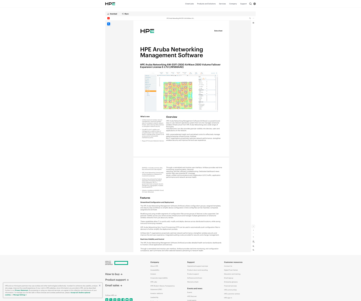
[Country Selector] (254, 3)
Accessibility (154, 270)
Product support (115, 279)
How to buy (112, 274)
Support (243, 4)
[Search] (250, 3)
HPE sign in (228, 298)
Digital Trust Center (231, 270)
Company (233, 4)
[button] (99, 286)
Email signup (228, 278)
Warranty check (192, 282)
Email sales (112, 285)
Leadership (154, 297)
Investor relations (156, 293)
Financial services (230, 286)
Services (222, 4)
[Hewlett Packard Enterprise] (110, 3)
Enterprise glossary (231, 282)
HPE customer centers (232, 294)
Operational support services (197, 266)
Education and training (232, 274)
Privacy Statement (21, 290)
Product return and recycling (197, 270)
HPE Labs (153, 282)
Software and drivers (194, 278)
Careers (153, 274)
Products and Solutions (206, 4)
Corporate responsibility (159, 278)
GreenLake (189, 4)
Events (189, 292)
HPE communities (230, 290)
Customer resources (233, 262)
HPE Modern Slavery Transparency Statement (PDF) (162, 287)
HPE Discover (192, 296)
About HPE (154, 266)
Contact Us (228, 266)
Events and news (194, 288)
